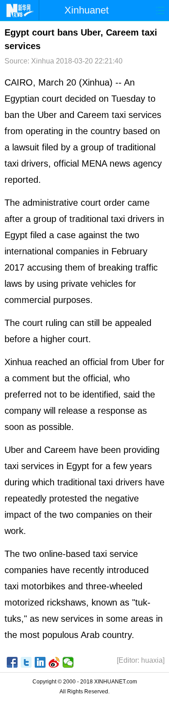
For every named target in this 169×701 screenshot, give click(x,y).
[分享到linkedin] (40, 662)
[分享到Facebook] (12, 662)
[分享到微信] (68, 662)
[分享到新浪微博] (54, 662)
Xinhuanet (86, 10)
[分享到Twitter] (26, 662)
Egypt (16, 99)
